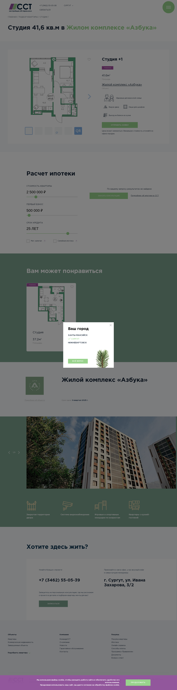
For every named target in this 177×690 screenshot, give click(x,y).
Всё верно (77, 361)
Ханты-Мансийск (78, 335)
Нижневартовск (77, 343)
